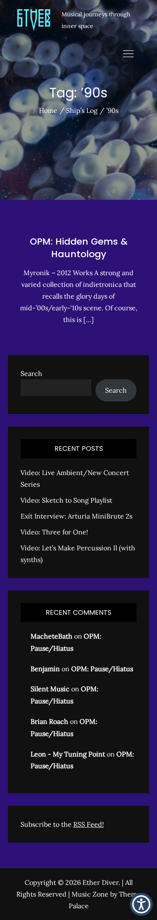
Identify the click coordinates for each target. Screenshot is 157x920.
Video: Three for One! (54, 532)
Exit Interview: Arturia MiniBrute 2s (76, 516)
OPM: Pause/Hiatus (102, 668)
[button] (141, 904)
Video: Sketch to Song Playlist (66, 500)
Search (31, 373)
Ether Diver (100, 882)
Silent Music (50, 689)
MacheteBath (51, 636)
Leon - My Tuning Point (68, 754)
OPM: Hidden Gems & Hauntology (79, 248)
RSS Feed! (88, 824)
